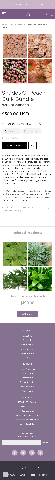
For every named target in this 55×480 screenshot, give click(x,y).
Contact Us (27, 340)
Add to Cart (14, 145)
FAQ (28, 358)
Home (4, 25)
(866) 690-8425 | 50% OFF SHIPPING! (27, 4)
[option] (27, 279)
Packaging (13, 131)
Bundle (10, 208)
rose (10, 211)
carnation (18, 208)
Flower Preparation (27, 369)
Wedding (17, 211)
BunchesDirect (32, 468)
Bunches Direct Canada (27, 424)
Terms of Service (27, 382)
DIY (24, 208)
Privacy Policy (27, 353)
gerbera (31, 208)
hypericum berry (42, 208)
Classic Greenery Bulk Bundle (28, 296)
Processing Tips (35, 131)
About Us (27, 336)
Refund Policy (27, 386)
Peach (4, 211)
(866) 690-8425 (27, 411)
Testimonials (27, 378)
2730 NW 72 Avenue (27, 402)
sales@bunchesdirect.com (27, 415)
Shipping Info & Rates (10, 138)
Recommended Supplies (27, 420)
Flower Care (27, 373)
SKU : (6, 105)
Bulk (4, 208)
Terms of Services (27, 344)
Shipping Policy (27, 349)
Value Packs (17, 25)
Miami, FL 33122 (27, 406)
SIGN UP (46, 442)
